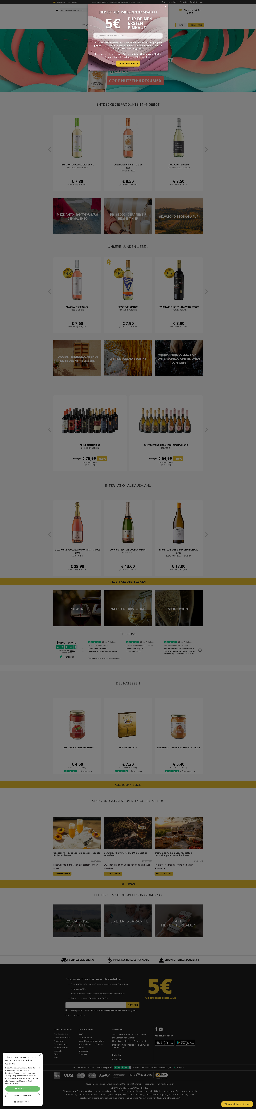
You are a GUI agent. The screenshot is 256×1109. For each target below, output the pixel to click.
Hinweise (16, 1084)
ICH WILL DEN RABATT (128, 63)
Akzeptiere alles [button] (23, 1089)
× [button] (40, 1055)
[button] (22, 1102)
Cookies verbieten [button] (22, 1096)
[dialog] (23, 1079)
